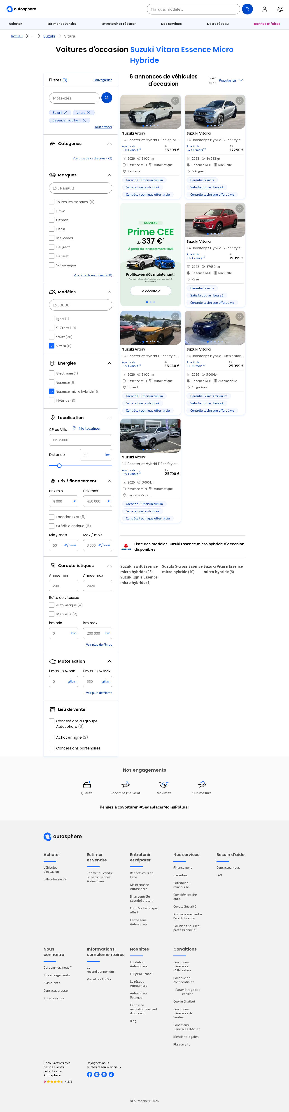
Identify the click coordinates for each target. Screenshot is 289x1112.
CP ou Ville (58, 429)
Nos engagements (57, 975)
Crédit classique (73, 526)
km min (55, 623)
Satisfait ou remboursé (181, 885)
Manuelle (66, 614)
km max (90, 623)
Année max (93, 575)
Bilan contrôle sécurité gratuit (141, 898)
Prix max (90, 490)
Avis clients (52, 983)
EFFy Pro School (141, 974)
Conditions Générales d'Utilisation (182, 966)
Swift (64, 336)
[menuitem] (15, 23)
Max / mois (92, 535)
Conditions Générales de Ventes (183, 1013)
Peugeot (63, 247)
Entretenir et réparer (119, 23)
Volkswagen (66, 265)
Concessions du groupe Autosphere (77, 723)
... (33, 35)
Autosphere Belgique (138, 995)
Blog (133, 1021)
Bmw (60, 211)
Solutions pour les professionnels (186, 928)
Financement (182, 867)
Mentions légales (186, 1036)
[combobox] (80, 440)
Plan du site (181, 1044)
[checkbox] (51, 201)
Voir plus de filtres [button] (99, 644)
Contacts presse (56, 990)
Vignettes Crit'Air (99, 979)
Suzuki (49, 35)
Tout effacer (103, 127)
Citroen (62, 220)
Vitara (64, 346)
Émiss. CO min (62, 671)
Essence (65, 382)
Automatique (69, 605)
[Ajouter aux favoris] (175, 101)
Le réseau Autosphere (138, 983)
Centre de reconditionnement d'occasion (143, 1009)
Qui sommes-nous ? (58, 967)
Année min (58, 575)
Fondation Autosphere (138, 964)
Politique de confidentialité (183, 980)
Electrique (67, 373)
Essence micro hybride (77, 391)
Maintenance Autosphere (139, 887)
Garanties (180, 875)
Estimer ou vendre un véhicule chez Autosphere (100, 877)
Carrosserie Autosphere (138, 922)
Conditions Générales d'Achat (186, 1027)
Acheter (15, 23)
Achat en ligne (72, 737)
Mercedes (64, 238)
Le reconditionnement (100, 969)
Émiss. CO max (96, 671)
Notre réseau (218, 23)
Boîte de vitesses (64, 597)
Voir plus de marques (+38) (93, 275)
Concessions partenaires (78, 748)
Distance (57, 454)
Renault (62, 256)
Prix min (56, 490)
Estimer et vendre (61, 23)
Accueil (17, 36)
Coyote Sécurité (184, 906)
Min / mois (58, 535)
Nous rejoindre (54, 998)
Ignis (62, 318)
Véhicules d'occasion (51, 869)
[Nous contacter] (280, 9)
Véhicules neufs (55, 879)
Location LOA (71, 516)
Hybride (65, 400)
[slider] (59, 465)
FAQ (219, 875)
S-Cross (66, 327)
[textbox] (96, 454)
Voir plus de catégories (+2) (92, 158)
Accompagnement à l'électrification (187, 916)
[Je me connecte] (264, 9)
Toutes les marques (75, 201)
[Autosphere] (21, 9)
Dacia (60, 229)
